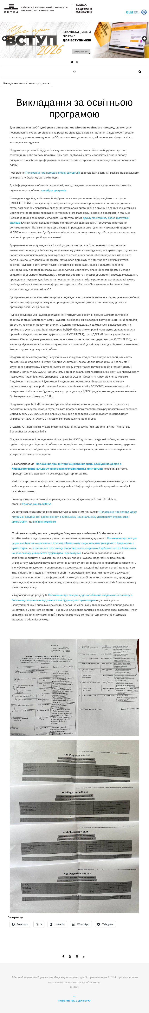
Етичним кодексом (44, 521)
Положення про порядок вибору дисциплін (52, 172)
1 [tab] (72, 62)
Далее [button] (144, 39)
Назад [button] (5, 39)
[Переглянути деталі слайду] (74, 40)
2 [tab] (77, 62)
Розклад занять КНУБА (37, 504)
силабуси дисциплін (54, 190)
